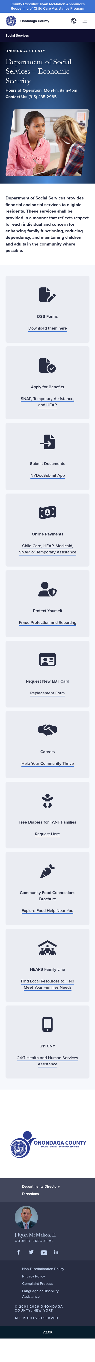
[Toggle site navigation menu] (84, 21)
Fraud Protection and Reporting (47, 622)
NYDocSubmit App (47, 475)
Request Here (47, 834)
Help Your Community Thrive (47, 763)
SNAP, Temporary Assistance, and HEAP (47, 402)
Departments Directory (41, 1186)
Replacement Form (47, 693)
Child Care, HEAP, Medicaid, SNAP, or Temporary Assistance (47, 549)
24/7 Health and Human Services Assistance (47, 1061)
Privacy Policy (33, 1276)
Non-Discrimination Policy (43, 1268)
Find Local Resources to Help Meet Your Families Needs (47, 984)
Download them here (47, 328)
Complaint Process (37, 1283)
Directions (30, 1193)
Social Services (17, 35)
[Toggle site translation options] (73, 21)
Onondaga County (34, 20)
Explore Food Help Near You (47, 910)
